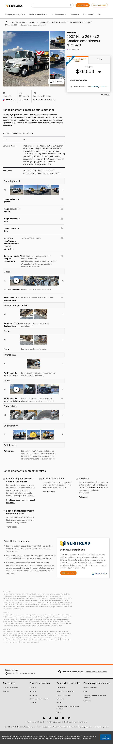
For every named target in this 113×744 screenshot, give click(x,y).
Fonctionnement (58, 14)
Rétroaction (87, 701)
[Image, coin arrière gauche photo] (61, 209)
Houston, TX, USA (98, 87)
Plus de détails (49, 492)
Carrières (6, 691)
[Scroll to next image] (62, 190)
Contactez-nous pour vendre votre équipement (94, 696)
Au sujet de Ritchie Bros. (10, 688)
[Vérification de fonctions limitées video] (61, 398)
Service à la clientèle (90, 688)
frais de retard (95, 487)
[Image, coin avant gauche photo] (61, 199)
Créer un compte (99, 5)
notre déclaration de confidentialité (68, 738)
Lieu (99, 14)
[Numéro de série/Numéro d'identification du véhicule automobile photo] (61, 238)
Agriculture (59, 699)
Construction (60, 688)
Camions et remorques (63, 695)
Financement (88, 14)
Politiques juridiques (54, 722)
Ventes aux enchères (37, 14)
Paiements (83, 497)
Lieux (85, 691)
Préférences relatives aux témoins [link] (75, 722)
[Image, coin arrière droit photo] (61, 218)
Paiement (33, 703)
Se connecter (83, 5)
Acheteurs (33, 688)
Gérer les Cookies (43, 738)
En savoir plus (101, 573)
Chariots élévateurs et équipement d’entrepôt (67, 707)
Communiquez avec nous (96, 672)
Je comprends (105, 737)
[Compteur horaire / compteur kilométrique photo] (61, 256)
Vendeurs (33, 691)
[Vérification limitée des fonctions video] (61, 297)
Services (73, 14)
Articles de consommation (64, 691)
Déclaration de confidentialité (34, 722)
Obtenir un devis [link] (68, 573)
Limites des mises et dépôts (39, 699)
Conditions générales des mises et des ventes (20, 501)
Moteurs (59, 703)
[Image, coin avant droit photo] (61, 228)
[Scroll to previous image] (5, 190)
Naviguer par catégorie (14, 14)
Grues (58, 712)
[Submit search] (71, 5)
